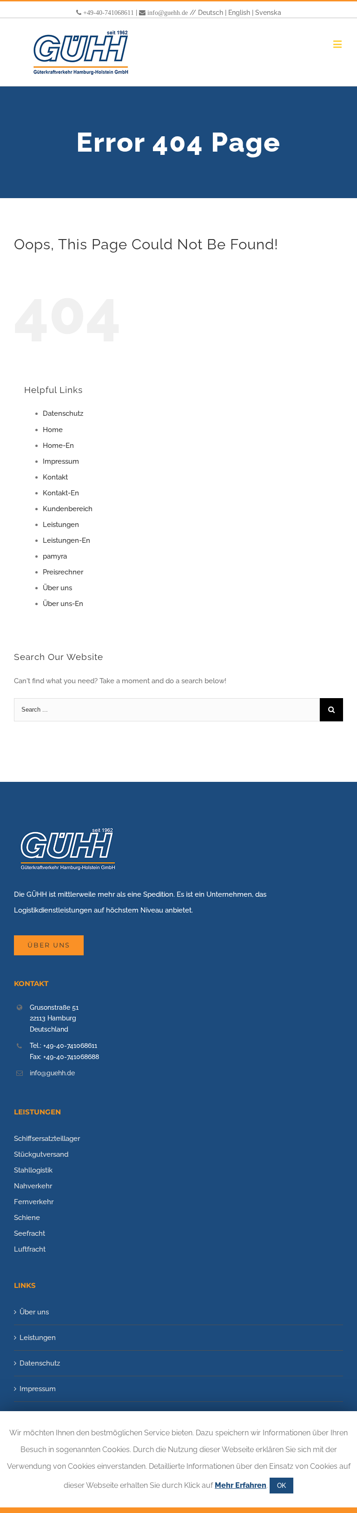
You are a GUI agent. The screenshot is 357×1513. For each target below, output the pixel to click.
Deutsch (210, 12)
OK (281, 1485)
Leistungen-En (66, 540)
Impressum (61, 461)
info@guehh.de (167, 12)
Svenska (268, 12)
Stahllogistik (33, 1170)
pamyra (55, 556)
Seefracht (29, 1233)
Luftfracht (30, 1249)
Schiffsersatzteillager (47, 1138)
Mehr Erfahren (240, 1485)
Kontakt (55, 477)
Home (53, 430)
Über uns (57, 588)
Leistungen (61, 524)
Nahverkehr (33, 1186)
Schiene (27, 1217)
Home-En (58, 445)
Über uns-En (63, 604)
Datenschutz (63, 413)
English (239, 12)
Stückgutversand (41, 1154)
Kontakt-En (61, 493)
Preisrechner (63, 572)
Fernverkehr (33, 1202)
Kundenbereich (68, 509)
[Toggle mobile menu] (338, 44)
